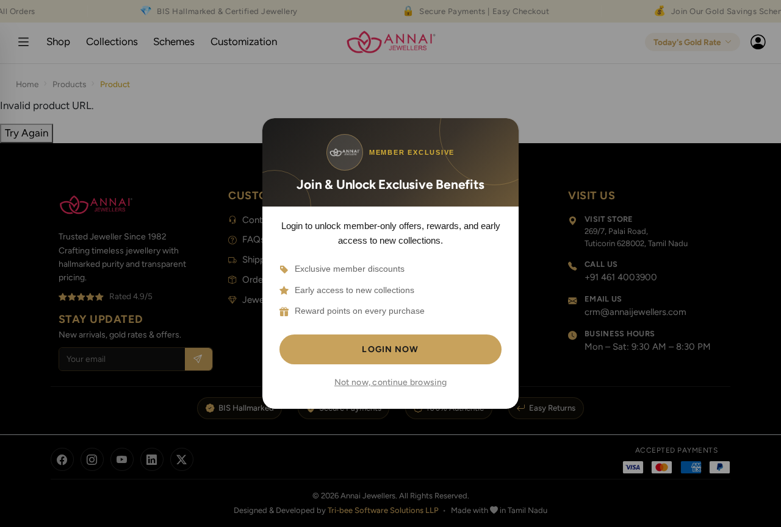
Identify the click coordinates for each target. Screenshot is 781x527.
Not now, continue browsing (390, 382)
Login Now (390, 349)
